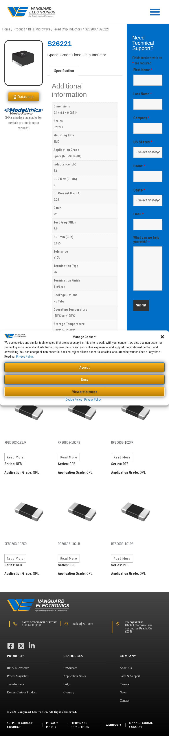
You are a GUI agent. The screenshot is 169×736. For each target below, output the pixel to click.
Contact (124, 700)
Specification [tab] (64, 71)
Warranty (114, 725)
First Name (142, 70)
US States (142, 142)
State (139, 190)
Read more (15, 457)
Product (19, 29)
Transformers (15, 684)
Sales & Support (130, 676)
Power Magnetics (17, 676)
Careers (124, 684)
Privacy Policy (24, 356)
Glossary (68, 692)
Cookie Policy (74, 399)
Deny (84, 380)
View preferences (84, 392)
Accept (84, 368)
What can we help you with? (146, 239)
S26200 (90, 29)
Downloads (70, 668)
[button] (162, 337)
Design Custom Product (22, 692)
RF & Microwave (39, 29)
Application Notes (74, 676)
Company (141, 118)
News (123, 692)
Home (6, 29)
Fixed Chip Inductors (67, 29)
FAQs (66, 684)
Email (138, 214)
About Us (126, 668)
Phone (139, 166)
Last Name (142, 94)
